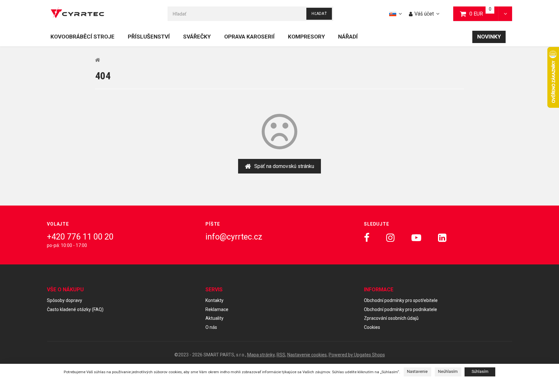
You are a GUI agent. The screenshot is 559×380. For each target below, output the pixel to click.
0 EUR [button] (484, 13)
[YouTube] (416, 237)
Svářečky (197, 36)
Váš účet (424, 14)
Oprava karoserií (249, 36)
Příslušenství (149, 36)
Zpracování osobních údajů (391, 318)
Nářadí (348, 36)
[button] (505, 13)
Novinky (489, 36)
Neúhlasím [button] (448, 371)
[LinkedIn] (442, 237)
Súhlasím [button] (480, 371)
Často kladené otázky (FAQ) (75, 309)
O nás (211, 327)
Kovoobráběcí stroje (82, 36)
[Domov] (77, 14)
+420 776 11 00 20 (80, 236)
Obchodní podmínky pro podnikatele (400, 309)
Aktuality (214, 318)
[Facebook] (366, 237)
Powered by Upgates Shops (357, 354)
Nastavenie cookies (307, 354)
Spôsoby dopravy (64, 300)
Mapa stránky (261, 354)
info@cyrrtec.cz (233, 236)
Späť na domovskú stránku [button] (284, 166)
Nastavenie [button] (417, 371)
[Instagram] (390, 237)
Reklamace (216, 309)
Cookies (372, 327)
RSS (281, 354)
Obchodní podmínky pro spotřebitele (401, 300)
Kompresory (306, 36)
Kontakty (214, 300)
